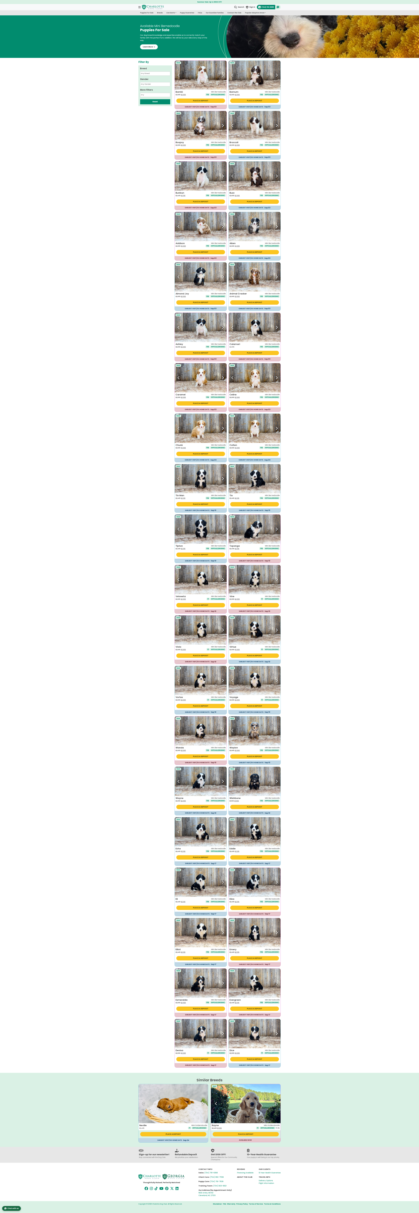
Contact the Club (234, 13)
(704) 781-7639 (216, 1181)
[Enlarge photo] (223, 86)
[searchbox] (158, 73)
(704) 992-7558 (217, 1177)
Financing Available (245, 1172)
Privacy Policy (242, 1204)
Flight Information (266, 1183)
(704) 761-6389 (211, 1172)
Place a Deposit (200, 100)
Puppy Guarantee (187, 13)
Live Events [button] (170, 13)
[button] (139, 7)
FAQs (200, 13)
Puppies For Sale (146, 13)
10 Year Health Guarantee (270, 1172)
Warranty (231, 1204)
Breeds (160, 13)
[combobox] (155, 73)
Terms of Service (256, 1204)
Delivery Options (266, 1180)
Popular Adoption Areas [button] (254, 13)
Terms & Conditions (272, 1204)
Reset (155, 101)
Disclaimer (217, 1204)
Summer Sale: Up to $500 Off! (209, 2)
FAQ (224, 1204)
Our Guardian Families (215, 13)
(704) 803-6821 (220, 1186)
